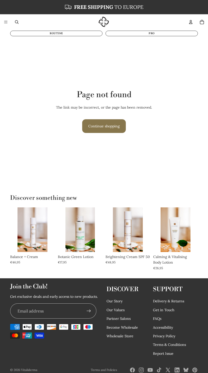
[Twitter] (168, 370)
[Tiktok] (159, 370)
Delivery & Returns (168, 301)
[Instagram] (141, 370)
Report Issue (163, 353)
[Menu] (6, 22)
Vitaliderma (29, 370)
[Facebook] (132, 370)
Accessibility (163, 327)
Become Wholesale (122, 327)
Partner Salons (119, 319)
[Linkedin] (177, 370)
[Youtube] (150, 370)
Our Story (115, 301)
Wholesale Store (120, 336)
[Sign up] (88, 311)
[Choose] (46, 244)
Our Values (116, 310)
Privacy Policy (164, 336)
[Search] (16, 22)
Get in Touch (163, 310)
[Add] (190, 244)
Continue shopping (104, 126)
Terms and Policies (104, 370)
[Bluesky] (186, 370)
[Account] (190, 22)
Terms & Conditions (169, 345)
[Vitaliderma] (103, 22)
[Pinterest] (195, 370)
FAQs (157, 319)
